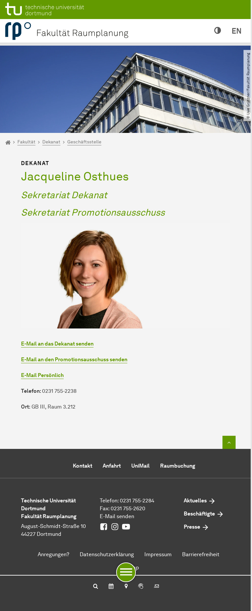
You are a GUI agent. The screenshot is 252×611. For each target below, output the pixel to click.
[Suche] (95, 587)
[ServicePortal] (141, 587)
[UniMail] (156, 587)
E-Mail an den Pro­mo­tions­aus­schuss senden (74, 359)
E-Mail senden (117, 516)
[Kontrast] (217, 30)
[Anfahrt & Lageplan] (126, 587)
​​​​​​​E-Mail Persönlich (42, 375)
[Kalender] (111, 587)
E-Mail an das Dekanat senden (57, 344)
